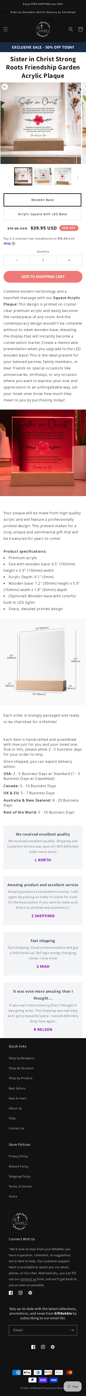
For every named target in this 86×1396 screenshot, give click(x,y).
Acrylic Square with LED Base (42, 214)
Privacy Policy (18, 1156)
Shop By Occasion (21, 1068)
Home (13, 1196)
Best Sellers (17, 1088)
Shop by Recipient (21, 1058)
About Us (15, 1108)
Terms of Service (20, 1186)
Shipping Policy (20, 1176)
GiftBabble (36, 1388)
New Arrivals (17, 1098)
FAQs (12, 1118)
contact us (29, 1279)
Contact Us (16, 1128)
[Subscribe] (72, 1330)
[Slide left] (8, 177)
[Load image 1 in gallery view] (23, 176)
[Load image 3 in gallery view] (63, 176)
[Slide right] (77, 177)
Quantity (43, 251)
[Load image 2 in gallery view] (43, 176)
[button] (5, 29)
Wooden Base (42, 200)
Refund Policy (18, 1166)
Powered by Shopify (54, 1388)
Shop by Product (21, 1078)
